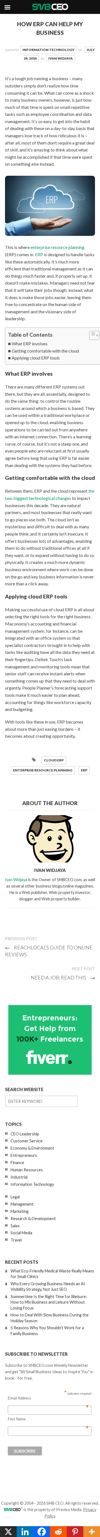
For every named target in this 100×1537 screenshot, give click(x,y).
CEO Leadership (25, 1134)
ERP (39, 254)
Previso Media (68, 1509)
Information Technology (48, 50)
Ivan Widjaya (60, 58)
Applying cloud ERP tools (36, 357)
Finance (17, 1162)
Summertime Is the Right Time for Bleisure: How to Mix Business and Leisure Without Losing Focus (49, 1302)
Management (22, 1204)
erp (84, 770)
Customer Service (26, 1140)
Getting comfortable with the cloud (45, 350)
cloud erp (54, 760)
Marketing (20, 1211)
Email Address (48, 1398)
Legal (15, 1196)
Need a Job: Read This (63, 977)
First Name (48, 1419)
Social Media (21, 1232)
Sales (15, 1225)
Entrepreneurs (24, 1155)
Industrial (19, 1177)
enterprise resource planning (57, 247)
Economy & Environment (32, 1148)
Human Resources (27, 1169)
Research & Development (33, 1218)
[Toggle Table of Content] (91, 335)
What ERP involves (30, 343)
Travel (16, 1240)
